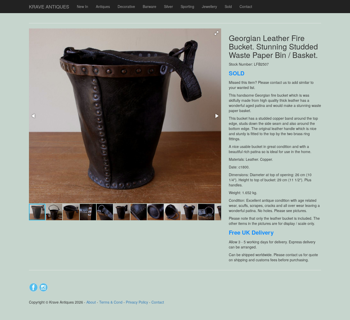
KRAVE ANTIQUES (49, 6)
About (91, 302)
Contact (246, 6)
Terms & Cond (110, 302)
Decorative (126, 6)
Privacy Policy (137, 302)
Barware (149, 6)
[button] (216, 33)
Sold (228, 6)
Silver (168, 6)
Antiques (103, 6)
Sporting (187, 6)
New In (82, 6)
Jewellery (209, 6)
